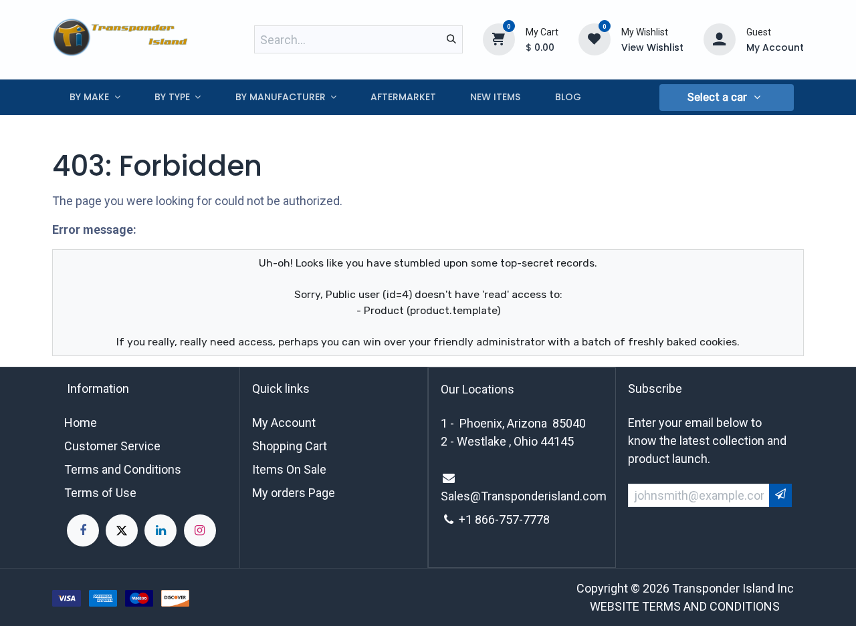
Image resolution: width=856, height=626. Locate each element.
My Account (284, 423)
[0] (499, 38)
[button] (726, 97)
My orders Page (293, 493)
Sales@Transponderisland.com (524, 496)
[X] (122, 530)
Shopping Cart (289, 446)
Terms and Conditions (122, 469)
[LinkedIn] (160, 530)
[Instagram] (200, 530)
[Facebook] (83, 530)
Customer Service (112, 446)
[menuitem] (94, 97)
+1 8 (470, 519)
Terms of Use (100, 493)
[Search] (451, 39)
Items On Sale (289, 469)
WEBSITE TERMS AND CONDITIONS (685, 606)
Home (80, 423)
